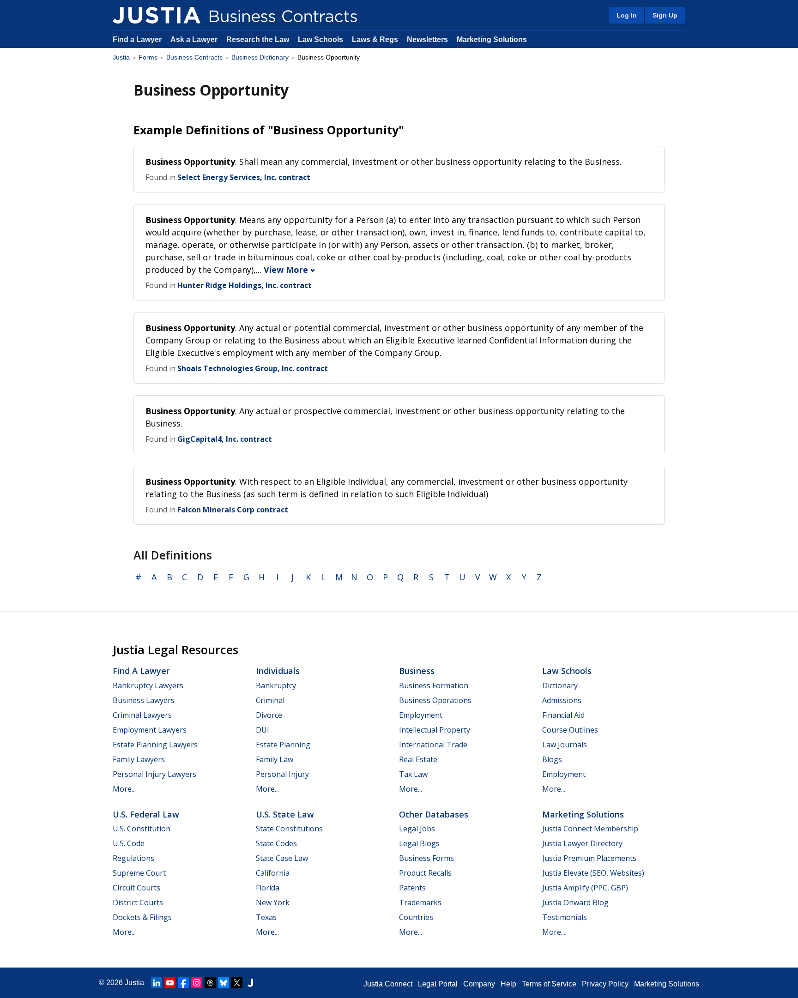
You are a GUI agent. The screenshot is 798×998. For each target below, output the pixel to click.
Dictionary (560, 685)
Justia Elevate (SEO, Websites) (593, 873)
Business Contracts (194, 57)
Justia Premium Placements (589, 858)
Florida (267, 888)
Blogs (552, 759)
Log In (627, 15)
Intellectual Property (434, 730)
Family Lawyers (139, 759)
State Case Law (282, 858)
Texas (266, 917)
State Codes (276, 843)
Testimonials (564, 917)
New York (273, 902)
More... (124, 789)
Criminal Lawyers (142, 715)
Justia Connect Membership (590, 829)
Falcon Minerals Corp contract (232, 510)
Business (417, 670)
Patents (412, 888)
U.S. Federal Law (146, 814)
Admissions (561, 700)
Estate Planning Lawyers (155, 744)
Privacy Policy (605, 984)
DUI (262, 730)
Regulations (133, 858)
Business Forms (426, 858)
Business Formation (433, 685)
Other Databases (433, 814)
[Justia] (156, 15)
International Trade (433, 744)
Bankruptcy (276, 685)
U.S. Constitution (141, 829)
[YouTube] (169, 982)
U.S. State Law (285, 814)
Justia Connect (387, 984)
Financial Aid (563, 715)
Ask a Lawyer (194, 39)
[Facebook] (183, 982)
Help (508, 984)
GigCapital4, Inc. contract (224, 439)
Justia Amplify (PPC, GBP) (585, 888)
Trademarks (420, 902)
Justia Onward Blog (575, 902)
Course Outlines (570, 730)
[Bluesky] (223, 982)
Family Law (274, 759)
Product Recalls (425, 873)
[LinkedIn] (156, 982)
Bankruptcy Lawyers (148, 685)
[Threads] (210, 982)
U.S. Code (129, 843)
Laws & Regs (375, 39)
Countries (416, 917)
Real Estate (418, 759)
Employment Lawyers (150, 730)
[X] (236, 982)
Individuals (278, 670)
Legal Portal (438, 984)
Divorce (269, 715)
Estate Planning (283, 744)
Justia (121, 57)
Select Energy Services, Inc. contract (243, 177)
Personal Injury (282, 774)
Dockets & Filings (142, 917)
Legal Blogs (419, 843)
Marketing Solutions (492, 39)
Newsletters (427, 39)
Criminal (270, 700)
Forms (148, 57)
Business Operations (435, 700)
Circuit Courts (136, 888)
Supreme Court (139, 873)
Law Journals (564, 744)
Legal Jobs (417, 829)
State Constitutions (289, 829)
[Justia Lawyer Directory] (250, 982)
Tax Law (413, 774)
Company (479, 984)
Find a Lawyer (137, 39)
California (273, 873)
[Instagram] (196, 982)
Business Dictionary (260, 57)
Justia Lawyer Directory (582, 843)
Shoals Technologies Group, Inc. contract (252, 368)
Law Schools (320, 39)
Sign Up (665, 15)
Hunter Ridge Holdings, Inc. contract (244, 285)
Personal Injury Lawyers (154, 774)
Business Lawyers (144, 700)
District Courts (138, 902)
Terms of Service (549, 984)
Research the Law (257, 39)
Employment (420, 715)
